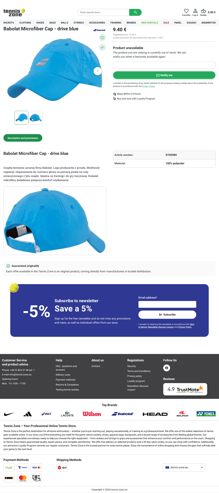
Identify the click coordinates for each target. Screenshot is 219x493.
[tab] (22, 138)
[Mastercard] (22, 478)
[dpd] (62, 467)
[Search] (135, 12)
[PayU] (9, 467)
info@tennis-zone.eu (20, 374)
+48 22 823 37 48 (22, 2)
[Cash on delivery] (36, 478)
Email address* (147, 297)
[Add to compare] (102, 47)
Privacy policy (134, 376)
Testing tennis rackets (67, 389)
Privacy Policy (148, 86)
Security (131, 366)
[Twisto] (22, 467)
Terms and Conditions (138, 371)
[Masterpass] (9, 478)
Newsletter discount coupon (161, 327)
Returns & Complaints (67, 384)
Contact (96, 366)
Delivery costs (63, 374)
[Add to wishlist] (102, 37)
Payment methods (65, 379)
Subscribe (169, 314)
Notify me (166, 75)
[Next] (98, 71)
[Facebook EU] (166, 367)
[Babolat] (99, 30)
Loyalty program (136, 381)
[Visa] (36, 467)
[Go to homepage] (14, 12)
